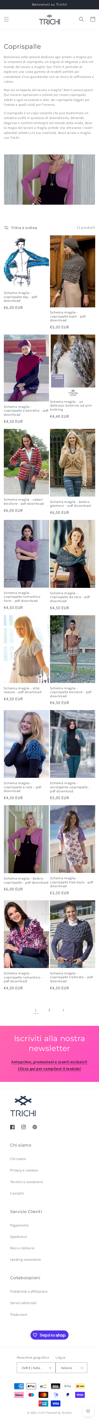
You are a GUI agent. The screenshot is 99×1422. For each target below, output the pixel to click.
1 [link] (36, 1010)
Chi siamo (18, 1158)
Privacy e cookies (24, 1170)
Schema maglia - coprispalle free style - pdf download (71, 882)
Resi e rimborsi (22, 1248)
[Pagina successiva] (63, 1010)
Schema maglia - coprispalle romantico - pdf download (23, 977)
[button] (6, 19)
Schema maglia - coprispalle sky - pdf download (20, 297)
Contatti (17, 1193)
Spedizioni (18, 1236)
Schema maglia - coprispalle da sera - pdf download (70, 597)
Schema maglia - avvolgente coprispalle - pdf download (70, 787)
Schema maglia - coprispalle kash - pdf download (68, 316)
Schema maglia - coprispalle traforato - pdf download (71, 977)
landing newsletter (25, 1259)
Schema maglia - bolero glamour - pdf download (70, 504)
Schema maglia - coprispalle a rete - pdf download (22, 787)
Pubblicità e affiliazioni (29, 1291)
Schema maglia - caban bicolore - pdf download (24, 501)
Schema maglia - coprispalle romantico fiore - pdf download (22, 597)
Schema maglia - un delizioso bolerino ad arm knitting (71, 405)
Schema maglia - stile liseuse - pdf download (22, 690)
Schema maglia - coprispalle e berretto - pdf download (26, 410)
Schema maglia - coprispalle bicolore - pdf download (71, 692)
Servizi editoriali (23, 1303)
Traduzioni (18, 1314)
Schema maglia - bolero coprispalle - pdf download (26, 880)
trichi (41, 1412)
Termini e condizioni (26, 1182)
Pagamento (19, 1225)
